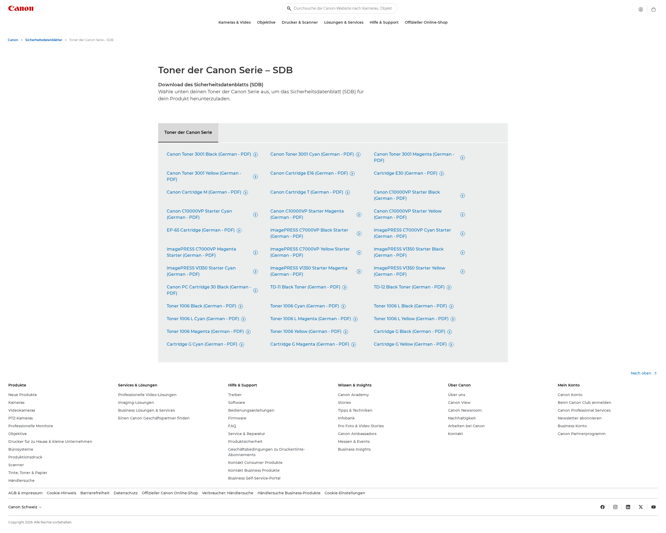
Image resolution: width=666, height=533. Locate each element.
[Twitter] (641, 507)
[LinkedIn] (628, 507)
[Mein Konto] (641, 9)
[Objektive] (278, 22)
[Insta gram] (615, 507)
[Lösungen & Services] (365, 22)
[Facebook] (602, 507)
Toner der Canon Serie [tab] (188, 132)
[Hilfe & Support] (401, 22)
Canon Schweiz (23, 507)
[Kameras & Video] (253, 22)
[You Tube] (653, 507)
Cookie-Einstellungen (345, 493)
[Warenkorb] (653, 9)
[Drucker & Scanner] (320, 22)
